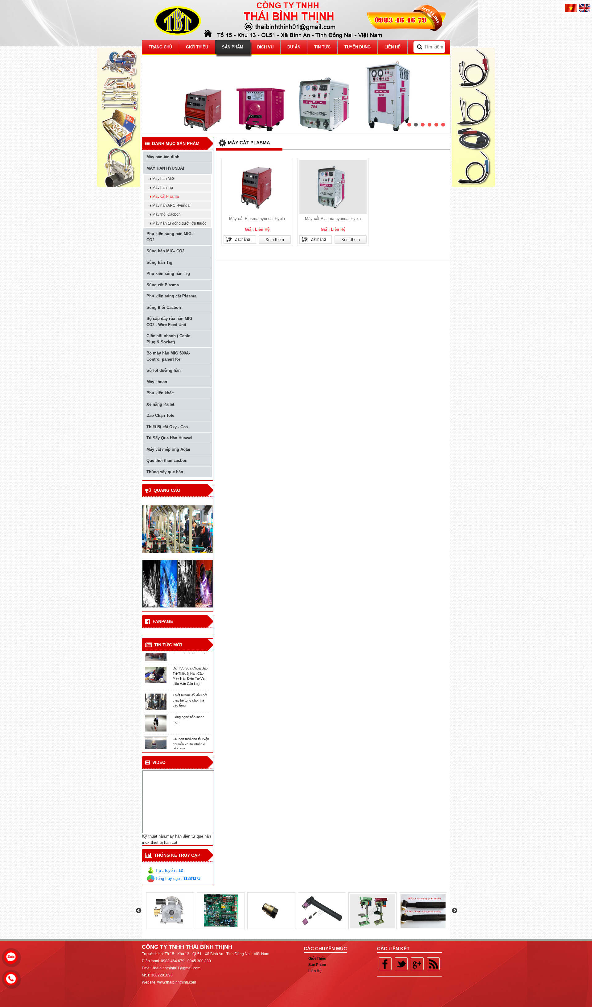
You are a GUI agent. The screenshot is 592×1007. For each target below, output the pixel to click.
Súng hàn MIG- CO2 (165, 251)
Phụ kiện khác (160, 393)
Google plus (417, 963)
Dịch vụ (265, 47)
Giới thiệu (197, 47)
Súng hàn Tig (159, 262)
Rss (433, 963)
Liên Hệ (392, 47)
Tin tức (322, 47)
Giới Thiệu (317, 958)
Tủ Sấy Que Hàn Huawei (169, 438)
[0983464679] (12, 955)
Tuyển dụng (357, 47)
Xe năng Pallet (160, 404)
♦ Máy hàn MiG (162, 178)
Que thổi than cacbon (166, 460)
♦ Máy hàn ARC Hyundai (170, 205)
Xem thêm (274, 239)
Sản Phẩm (232, 47)
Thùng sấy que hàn (164, 472)
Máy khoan (156, 381)
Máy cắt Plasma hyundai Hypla (257, 218)
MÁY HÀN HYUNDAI (165, 168)
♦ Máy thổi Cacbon (165, 214)
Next (454, 911)
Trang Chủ (160, 47)
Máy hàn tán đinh (162, 157)
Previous (139, 911)
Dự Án (293, 47)
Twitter (401, 963)
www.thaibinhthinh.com (176, 982)
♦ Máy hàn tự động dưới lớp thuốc (178, 223)
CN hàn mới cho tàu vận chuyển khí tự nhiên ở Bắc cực (191, 723)
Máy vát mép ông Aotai (168, 449)
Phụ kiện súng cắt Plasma (171, 296)
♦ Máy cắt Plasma (164, 196)
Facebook (385, 963)
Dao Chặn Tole (160, 415)
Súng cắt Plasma (162, 285)
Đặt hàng (242, 239)
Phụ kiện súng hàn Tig (168, 273)
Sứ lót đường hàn (163, 370)
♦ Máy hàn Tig (161, 187)
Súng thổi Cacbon (163, 307)
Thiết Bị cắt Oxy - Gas (167, 427)
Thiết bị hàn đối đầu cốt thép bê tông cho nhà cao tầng (190, 679)
